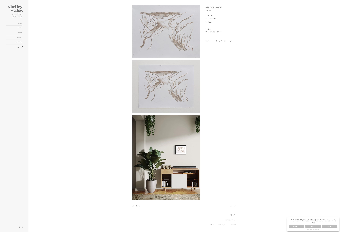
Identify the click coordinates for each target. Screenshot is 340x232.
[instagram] (22, 227)
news (20, 32)
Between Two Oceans (213, 32)
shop (20, 23)
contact (18, 42)
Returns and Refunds (229, 220)
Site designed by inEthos (229, 226)
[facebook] (19, 227)
